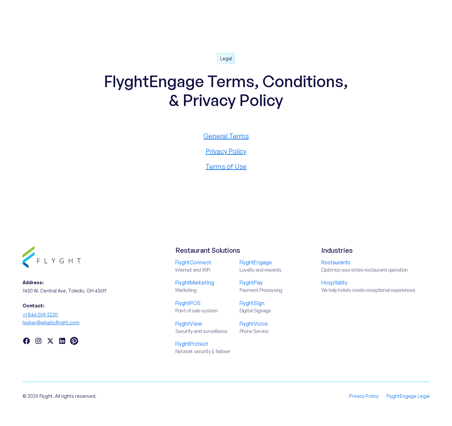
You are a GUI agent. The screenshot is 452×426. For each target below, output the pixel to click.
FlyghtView (188, 323)
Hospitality (334, 282)
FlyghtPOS (188, 303)
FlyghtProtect (191, 344)
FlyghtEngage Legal (407, 396)
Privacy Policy (226, 151)
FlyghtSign (252, 303)
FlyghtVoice (254, 323)
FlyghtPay (251, 282)
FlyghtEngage (256, 262)
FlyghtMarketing (194, 282)
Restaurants (335, 262)
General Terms (226, 136)
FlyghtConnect (193, 262)
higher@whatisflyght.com (51, 322)
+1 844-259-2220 (40, 314)
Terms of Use (226, 166)
